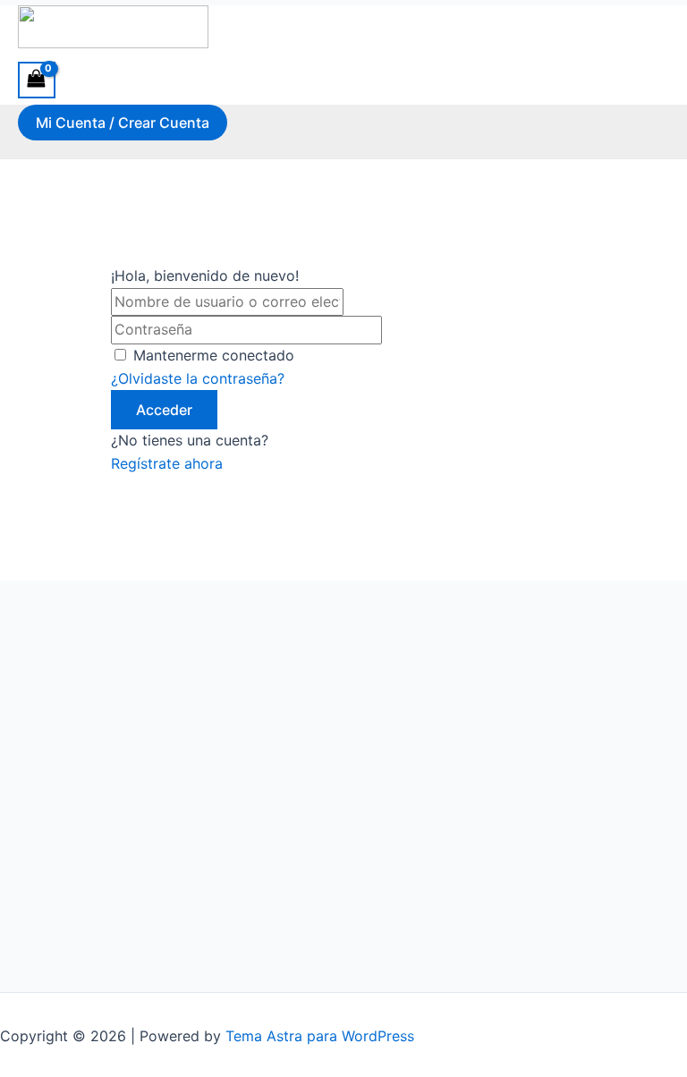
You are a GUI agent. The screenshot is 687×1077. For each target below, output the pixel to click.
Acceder (164, 410)
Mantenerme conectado (213, 355)
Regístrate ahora (167, 463)
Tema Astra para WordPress (319, 1036)
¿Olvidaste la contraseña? (197, 378)
